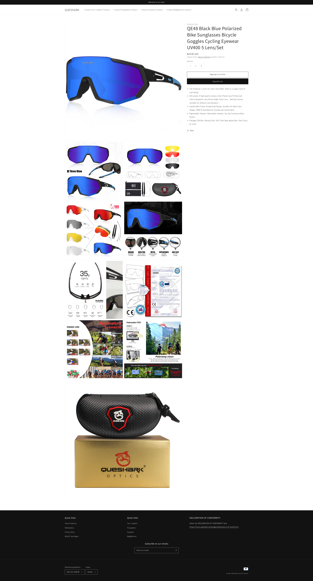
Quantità (190, 61)
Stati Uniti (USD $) (73, 572)
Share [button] (192, 130)
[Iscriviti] (176, 550)
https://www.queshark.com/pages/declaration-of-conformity (214, 527)
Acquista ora (218, 81)
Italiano (90, 572)
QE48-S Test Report (72, 536)
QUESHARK (234, 573)
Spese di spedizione (204, 57)
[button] (236, 9)
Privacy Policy (70, 532)
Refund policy (69, 528)
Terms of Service (71, 523)
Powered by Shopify (242, 573)
